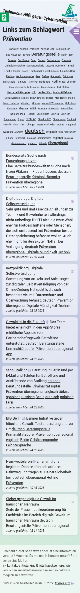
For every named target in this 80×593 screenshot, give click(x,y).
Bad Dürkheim (63, 48)
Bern (71, 54)
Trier (22, 124)
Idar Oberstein (69, 81)
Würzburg (8, 131)
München (25, 103)
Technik (7, 124)
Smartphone (10, 119)
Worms (60, 124)
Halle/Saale (9, 81)
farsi (60, 131)
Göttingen (68, 76)
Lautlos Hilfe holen (62, 92)
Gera (38, 76)
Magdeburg (61, 97)
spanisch (32, 143)
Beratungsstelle (45, 54)
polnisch (31, 137)
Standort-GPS (44, 119)
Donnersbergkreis (35, 65)
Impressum (62, 583)
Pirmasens (12, 108)
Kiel (59, 87)
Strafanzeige (59, 119)
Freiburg (10, 76)
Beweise (12, 60)
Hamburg (21, 81)
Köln (34, 92)
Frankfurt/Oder (67, 71)
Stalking (31, 119)
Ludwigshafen (37, 97)
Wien (52, 124)
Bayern (26, 54)
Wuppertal (71, 124)
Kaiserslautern (48, 87)
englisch (51, 132)
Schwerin (65, 113)
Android (24, 48)
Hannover (33, 81)
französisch (70, 131)
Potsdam (42, 108)
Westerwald (43, 124)
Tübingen (30, 124)
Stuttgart (71, 119)
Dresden (50, 65)
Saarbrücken (43, 113)
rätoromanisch (18, 143)
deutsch (35, 130)
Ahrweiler (13, 48)
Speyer (21, 119)
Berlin (64, 54)
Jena (11, 87)
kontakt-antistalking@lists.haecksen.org (35, 565)
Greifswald (55, 76)
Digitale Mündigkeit (15, 65)
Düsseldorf (60, 65)
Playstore (23, 108)
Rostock (31, 113)
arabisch (18, 131)
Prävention (53, 108)
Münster (36, 103)
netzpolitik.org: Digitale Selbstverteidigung (24, 271)
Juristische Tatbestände (27, 87)
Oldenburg (70, 103)
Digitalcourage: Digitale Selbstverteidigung (24, 201)
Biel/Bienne (23, 60)
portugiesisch (44, 137)
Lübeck (49, 97)
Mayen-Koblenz (11, 103)
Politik (33, 108)
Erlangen (15, 71)
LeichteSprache (12, 97)
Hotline (56, 81)
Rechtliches (67, 108)
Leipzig (25, 97)
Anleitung (34, 48)
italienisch (20, 137)
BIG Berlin (14, 418)
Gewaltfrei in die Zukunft (25, 321)
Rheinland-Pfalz (17, 113)
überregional (58, 142)
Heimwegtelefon (19, 461)
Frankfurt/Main (51, 71)
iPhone (9, 137)
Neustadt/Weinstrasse (53, 103)
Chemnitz (66, 60)
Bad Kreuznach (13, 54)
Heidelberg (44, 81)
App (52, 48)
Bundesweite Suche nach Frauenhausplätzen (26, 158)
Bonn (33, 60)
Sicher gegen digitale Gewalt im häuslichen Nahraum (31, 501)
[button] (76, 31)
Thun (15, 124)
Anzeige (45, 48)
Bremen (41, 60)
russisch (68, 137)
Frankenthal (36, 71)
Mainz (71, 97)
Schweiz (55, 113)
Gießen (45, 76)
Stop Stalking (17, 370)
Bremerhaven (53, 60)
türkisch (43, 143)
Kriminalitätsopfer (18, 92)
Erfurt (7, 71)
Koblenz (66, 87)
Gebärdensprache (25, 76)
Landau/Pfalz (45, 92)
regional (58, 138)
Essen (25, 71)
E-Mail (71, 65)
